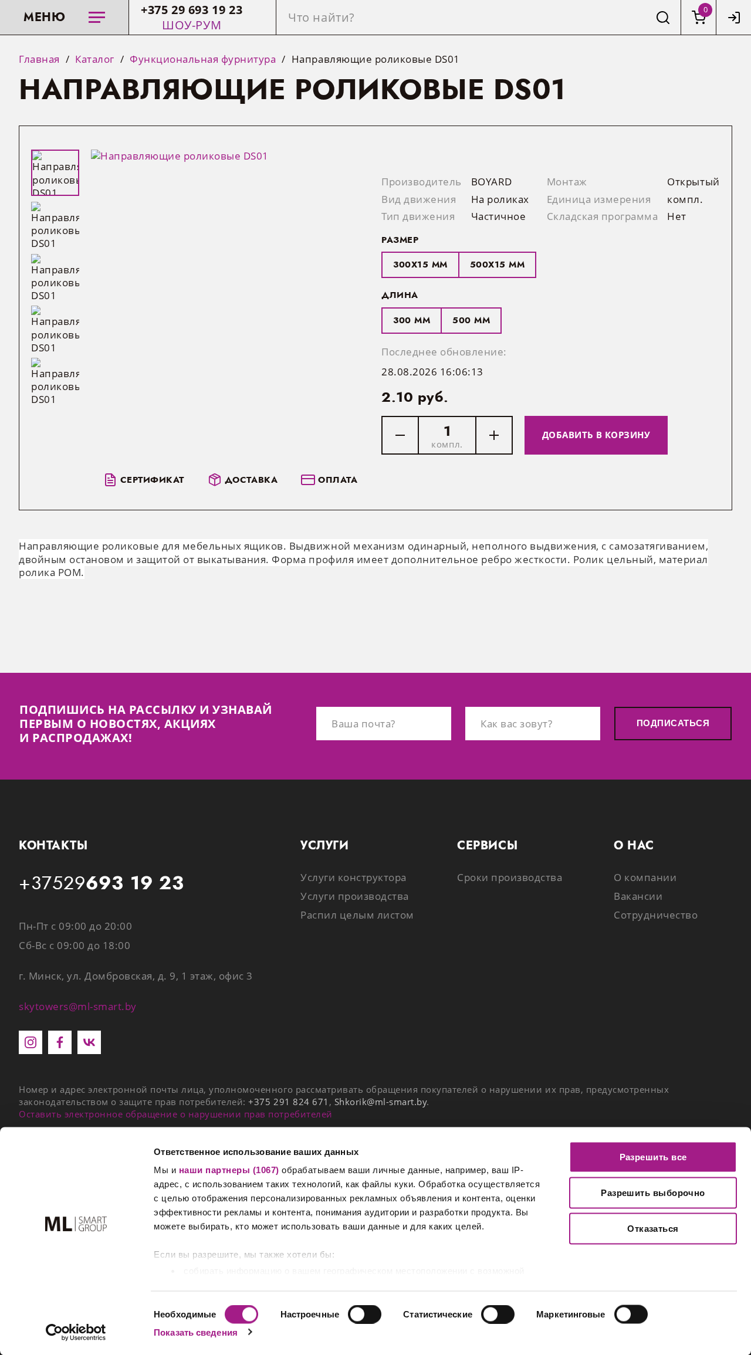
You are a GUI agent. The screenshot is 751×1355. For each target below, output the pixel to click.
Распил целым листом (357, 915)
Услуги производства (354, 896)
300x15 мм (420, 264)
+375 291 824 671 (288, 1101)
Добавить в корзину (596, 435)
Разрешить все (653, 1157)
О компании (645, 877)
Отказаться (653, 1229)
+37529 (101, 883)
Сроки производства (509, 877)
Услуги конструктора (353, 877)
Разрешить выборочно (653, 1193)
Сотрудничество (656, 915)
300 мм (411, 320)
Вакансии (638, 896)
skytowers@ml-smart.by (78, 1006)
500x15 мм (497, 264)
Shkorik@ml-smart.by (380, 1101)
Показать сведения (196, 1332)
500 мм (471, 320)
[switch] (364, 1314)
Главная (39, 59)
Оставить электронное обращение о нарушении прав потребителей (176, 1114)
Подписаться (673, 723)
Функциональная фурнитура (203, 59)
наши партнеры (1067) (229, 1170)
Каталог (94, 59)
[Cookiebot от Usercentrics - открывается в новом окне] (76, 1332)
